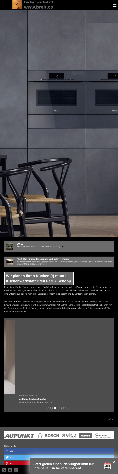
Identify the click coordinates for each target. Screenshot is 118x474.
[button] (59, 451)
